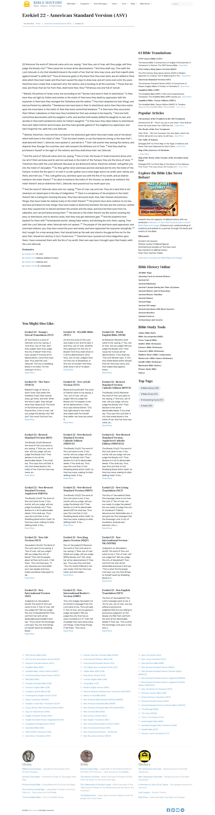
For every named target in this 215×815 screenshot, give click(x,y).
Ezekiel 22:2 (30, 254)
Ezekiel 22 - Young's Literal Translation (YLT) (39, 333)
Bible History (145, 4)
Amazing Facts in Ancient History (154, 276)
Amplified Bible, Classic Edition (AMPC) (157, 100)
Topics (114, 4)
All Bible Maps (145, 273)
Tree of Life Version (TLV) (152, 717)
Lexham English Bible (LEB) (95, 679)
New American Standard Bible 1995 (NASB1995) (103, 708)
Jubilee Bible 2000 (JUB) (94, 671)
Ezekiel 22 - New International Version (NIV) (37, 593)
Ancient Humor (145, 298)
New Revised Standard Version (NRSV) (157, 667)
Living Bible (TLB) (91, 683)
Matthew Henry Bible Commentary (154, 354)
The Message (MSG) (150, 709)
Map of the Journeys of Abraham (153, 150)
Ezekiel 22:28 (31, 266)
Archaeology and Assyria (150, 320)
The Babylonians (88, 795)
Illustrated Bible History (149, 365)
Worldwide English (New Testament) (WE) (159, 725)
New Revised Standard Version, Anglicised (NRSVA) (163, 678)
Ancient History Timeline (150, 294)
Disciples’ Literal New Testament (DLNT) (42, 704)
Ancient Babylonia (147, 284)
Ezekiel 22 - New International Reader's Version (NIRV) (76, 593)
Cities (53, 792)
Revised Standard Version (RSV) (155, 701)
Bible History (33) (151, 388)
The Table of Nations (148, 140)
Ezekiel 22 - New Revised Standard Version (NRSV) (78, 489)
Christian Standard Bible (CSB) (38, 683)
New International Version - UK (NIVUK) (100, 732)
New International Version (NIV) (96, 728)
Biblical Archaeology (31, 769)
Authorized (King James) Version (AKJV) (42, 675)
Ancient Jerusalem (31, 777)
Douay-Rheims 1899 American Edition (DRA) (44, 708)
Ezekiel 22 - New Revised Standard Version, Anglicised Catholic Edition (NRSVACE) (116, 439)
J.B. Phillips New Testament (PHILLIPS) (100, 667)
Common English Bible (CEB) (37, 687)
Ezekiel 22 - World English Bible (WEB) (114, 333)
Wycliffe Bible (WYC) (149, 729)
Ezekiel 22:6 (30, 262)
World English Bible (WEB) (152, 721)
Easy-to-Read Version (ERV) (37, 712)
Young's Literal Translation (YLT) (155, 733)
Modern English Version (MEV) (96, 687)
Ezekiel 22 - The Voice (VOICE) (37, 383)
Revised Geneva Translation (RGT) (156, 697)
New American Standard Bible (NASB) (99, 704)
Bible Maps (71, 4)
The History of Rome (90, 777)
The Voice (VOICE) (149, 713)
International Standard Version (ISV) (98, 663)
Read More (29, 373)
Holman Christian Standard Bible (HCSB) (100, 655)
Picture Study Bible (147, 369)
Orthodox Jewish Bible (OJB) (153, 693)
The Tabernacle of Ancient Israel (95, 784)
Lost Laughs (144, 792)
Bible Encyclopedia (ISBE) (150, 336)
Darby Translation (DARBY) (37, 700)
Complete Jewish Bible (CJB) (37, 691)
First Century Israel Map (33, 789)
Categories (84, 4)
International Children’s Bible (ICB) (98, 659)
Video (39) (147, 406)
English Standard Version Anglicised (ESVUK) (44, 720)
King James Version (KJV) (94, 675)
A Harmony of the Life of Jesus (153, 784)
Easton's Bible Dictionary (150, 347)
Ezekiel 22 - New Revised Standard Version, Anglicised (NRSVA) (39, 490)
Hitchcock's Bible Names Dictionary (155, 358)
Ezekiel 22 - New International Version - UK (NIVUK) (115, 540)
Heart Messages (100, 4)
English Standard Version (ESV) (38, 716)
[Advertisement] (78, 45)
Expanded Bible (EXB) (34, 728)
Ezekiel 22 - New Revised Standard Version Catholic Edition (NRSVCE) (77, 439)
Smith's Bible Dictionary (149, 344)
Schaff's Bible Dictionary (150, 362)
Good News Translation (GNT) (38, 736)
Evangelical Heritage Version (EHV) (40, 724)
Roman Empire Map (89, 769)
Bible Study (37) (150, 394)
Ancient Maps (144, 302)
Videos (141, 373)
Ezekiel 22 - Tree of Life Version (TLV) (76, 383)
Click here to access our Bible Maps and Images (160, 258)
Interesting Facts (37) (153, 400)
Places (125, 772)
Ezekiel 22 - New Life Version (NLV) (36, 539)
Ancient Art (143, 280)
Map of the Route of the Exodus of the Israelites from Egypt (163, 159)
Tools (124, 4)
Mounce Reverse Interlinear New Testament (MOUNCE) (106, 691)
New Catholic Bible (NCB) (94, 712)
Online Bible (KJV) (147, 333)
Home (38, 24)
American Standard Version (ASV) (57, 24)
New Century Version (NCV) (95, 716)
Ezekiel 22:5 (30, 258)
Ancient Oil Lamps (147, 305)
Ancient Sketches (146, 312)
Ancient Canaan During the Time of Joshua (158, 287)
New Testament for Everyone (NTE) (156, 689)
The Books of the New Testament (153, 129)
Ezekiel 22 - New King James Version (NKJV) (76, 539)
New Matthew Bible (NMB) (152, 663)
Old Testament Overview (149, 769)
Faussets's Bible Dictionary (151, 351)
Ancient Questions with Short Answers (156, 309)
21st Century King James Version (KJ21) (157, 69)
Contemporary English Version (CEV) (41, 695)
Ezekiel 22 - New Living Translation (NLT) (115, 489)
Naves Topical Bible (147, 340)
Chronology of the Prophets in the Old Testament (161, 119)
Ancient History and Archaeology (154, 291)
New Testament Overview (150, 777)
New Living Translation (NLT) (153, 659)
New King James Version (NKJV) (97, 736)
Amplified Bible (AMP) (148, 90)
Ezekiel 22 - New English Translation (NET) (116, 592)
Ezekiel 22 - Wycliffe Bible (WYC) (78, 333)
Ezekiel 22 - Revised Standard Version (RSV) (38, 436)
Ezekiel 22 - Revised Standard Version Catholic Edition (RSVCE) (116, 385)
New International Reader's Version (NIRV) (101, 724)
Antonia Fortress (146, 316)
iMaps (133, 4)
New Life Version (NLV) (151, 655)
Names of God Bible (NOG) (94, 695)
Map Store (143, 797)
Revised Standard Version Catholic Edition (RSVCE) (163, 705)
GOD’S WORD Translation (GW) (38, 732)
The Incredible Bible (31, 797)
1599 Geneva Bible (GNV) (150, 59)
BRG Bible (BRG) (32, 679)
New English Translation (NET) (96, 720)
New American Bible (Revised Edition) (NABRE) (103, 700)
